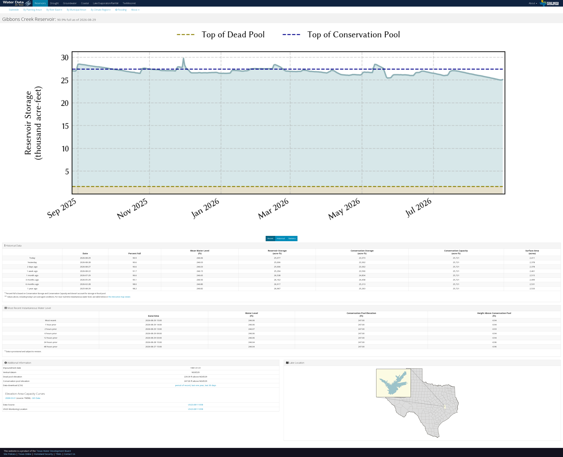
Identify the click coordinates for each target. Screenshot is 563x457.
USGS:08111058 (195, 404)
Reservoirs (40, 3)
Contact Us (69, 453)
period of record (182, 385)
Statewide (14, 9)
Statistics (292, 238)
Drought (54, 3)
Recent (270, 238)
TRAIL (58, 453)
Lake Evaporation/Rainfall (105, 3)
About (532, 3)
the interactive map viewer (119, 297)
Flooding (122, 9)
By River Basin (53, 9)
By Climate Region (100, 9)
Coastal (85, 3)
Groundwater (70, 3)
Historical (281, 238)
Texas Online (25, 453)
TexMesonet (129, 3)
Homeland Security (44, 453)
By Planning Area (31, 9)
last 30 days (210, 385)
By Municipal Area (76, 9)
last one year (198, 385)
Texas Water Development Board (53, 450)
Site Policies (10, 453)
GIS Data (36, 398)
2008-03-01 (10, 398)
